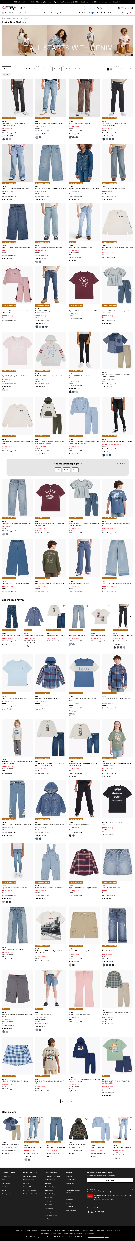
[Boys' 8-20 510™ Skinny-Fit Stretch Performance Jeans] (84, 350)
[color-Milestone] (73, 392)
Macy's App (48, 1183)
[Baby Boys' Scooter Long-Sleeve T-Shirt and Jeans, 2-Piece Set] (84, 738)
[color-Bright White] (7, 390)
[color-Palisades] (3, 902)
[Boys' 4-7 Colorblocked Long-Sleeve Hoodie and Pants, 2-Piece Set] (50, 415)
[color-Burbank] (40, 137)
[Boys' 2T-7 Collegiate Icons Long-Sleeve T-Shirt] (17, 415)
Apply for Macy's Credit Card (31, 1176)
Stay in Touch (48, 1201)
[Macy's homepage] (3, 18)
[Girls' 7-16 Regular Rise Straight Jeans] (17, 498)
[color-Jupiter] (70, 137)
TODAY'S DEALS (19, 2)
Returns (4, 1190)
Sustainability (69, 1206)
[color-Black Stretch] (70, 392)
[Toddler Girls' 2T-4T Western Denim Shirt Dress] (34, 616)
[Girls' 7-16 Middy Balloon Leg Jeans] (56, 1129)
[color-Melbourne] (110, 139)
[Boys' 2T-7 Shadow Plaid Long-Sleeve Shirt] (84, 862)
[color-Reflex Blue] (107, 965)
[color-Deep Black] (7, 902)
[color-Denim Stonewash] (110, 965)
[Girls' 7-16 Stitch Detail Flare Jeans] (84, 222)
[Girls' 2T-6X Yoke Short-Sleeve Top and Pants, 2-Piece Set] (117, 285)
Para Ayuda (5, 1187)
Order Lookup (6, 1183)
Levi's (13, 18)
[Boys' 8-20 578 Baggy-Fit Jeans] (84, 98)
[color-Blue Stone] (10, 139)
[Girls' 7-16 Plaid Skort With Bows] (17, 1055)
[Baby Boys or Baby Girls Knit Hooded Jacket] (50, 799)
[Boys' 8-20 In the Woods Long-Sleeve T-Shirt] (50, 558)
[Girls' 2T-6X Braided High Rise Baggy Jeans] (117, 558)
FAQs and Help (6, 1176)
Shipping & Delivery (7, 1194)
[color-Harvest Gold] (70, 965)
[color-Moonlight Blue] (70, 714)
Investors (68, 1187)
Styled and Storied (71, 1210)
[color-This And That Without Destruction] (3, 534)
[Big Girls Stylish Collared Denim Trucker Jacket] (84, 163)
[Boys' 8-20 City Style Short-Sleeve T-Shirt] (117, 799)
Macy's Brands (49, 1190)
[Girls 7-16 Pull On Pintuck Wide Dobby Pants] (17, 558)
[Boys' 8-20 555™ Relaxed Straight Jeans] (50, 98)
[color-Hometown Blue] (110, 455)
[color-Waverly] (40, 838)
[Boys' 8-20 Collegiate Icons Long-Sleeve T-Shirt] (117, 222)
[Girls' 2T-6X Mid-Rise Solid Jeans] (84, 989)
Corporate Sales (70, 1179)
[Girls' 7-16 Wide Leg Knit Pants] (84, 558)
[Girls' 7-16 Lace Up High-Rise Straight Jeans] (17, 799)
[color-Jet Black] (70, 835)
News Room (69, 1199)
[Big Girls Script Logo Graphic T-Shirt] (17, 350)
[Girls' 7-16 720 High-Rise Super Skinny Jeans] (117, 415)
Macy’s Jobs (69, 1196)
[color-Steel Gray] (3, 1032)
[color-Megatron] (103, 455)
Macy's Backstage (50, 1187)
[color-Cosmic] (73, 137)
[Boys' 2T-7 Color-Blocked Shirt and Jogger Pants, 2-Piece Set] (117, 350)
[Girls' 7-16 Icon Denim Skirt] (117, 862)
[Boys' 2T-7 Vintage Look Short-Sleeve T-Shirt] (84, 285)
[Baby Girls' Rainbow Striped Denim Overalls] (50, 862)
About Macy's (69, 1176)
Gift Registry (48, 1219)
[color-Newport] (37, 137)
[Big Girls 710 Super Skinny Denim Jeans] (17, 862)
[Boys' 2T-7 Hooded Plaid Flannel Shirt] (50, 673)
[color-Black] (103, 139)
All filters (122, 463)
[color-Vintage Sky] (103, 965)
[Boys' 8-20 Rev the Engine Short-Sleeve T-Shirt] (117, 498)
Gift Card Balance (28, 1187)
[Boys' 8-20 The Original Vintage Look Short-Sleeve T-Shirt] (50, 498)
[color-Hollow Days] (37, 1030)
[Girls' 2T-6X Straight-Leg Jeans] (17, 925)
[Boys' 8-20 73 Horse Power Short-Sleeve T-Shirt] (50, 1055)
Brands (8, 18)
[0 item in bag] (131, 8)
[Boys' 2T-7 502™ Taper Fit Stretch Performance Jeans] (50, 285)
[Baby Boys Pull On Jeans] (117, 925)
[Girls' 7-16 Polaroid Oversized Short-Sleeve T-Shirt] (101, 616)
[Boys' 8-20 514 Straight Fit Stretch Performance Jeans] (17, 98)
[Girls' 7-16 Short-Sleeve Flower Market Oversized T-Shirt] (117, 738)
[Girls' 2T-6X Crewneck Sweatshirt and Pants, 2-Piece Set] (17, 285)
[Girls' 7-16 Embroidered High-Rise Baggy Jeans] (50, 163)
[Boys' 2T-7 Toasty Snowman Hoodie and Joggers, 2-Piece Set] (84, 1055)
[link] (17, 130)
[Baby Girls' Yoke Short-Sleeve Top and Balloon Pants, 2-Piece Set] (84, 498)
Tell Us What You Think (51, 1215)
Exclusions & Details (100, 1199)
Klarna (4, 1179)
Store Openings (49, 1208)
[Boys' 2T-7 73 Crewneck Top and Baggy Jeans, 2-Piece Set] (17, 738)
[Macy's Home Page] (9, 8)
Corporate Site (70, 1183)
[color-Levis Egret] (73, 714)
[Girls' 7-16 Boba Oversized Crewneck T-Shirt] (17, 673)
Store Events (48, 1204)
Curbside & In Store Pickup (52, 1176)
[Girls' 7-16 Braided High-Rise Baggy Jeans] (17, 163)
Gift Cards (26, 1183)
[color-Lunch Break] (7, 534)
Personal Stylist (49, 1197)
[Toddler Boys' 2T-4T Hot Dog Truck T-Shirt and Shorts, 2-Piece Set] (117, 1055)
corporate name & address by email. (98, 1237)
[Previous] (4, 97)
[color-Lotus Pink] (3, 390)
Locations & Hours (50, 1179)
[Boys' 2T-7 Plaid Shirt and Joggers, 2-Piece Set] (117, 989)
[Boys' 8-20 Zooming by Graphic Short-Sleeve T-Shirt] (50, 925)
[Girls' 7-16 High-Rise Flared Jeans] (12, 616)
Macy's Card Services (29, 1190)
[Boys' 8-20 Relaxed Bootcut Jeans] (117, 163)
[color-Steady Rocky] (3, 139)
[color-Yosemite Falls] (107, 139)
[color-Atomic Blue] (10, 902)
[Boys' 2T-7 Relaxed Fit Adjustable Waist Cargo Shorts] (17, 989)
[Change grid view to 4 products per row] (108, 69)
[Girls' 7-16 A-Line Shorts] (50, 989)
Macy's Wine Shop (50, 1194)
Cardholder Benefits (28, 1179)
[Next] (30, 97)
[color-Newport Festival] (37, 261)
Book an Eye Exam (50, 1211)
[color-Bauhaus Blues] (76, 392)
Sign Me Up (110, 1180)
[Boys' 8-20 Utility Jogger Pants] (84, 799)
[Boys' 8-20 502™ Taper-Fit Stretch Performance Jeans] (117, 98)
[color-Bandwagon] (76, 137)
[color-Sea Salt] (37, 838)
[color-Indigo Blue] (40, 1030)
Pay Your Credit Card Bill (30, 1194)
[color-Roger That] (107, 455)
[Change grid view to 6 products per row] (111, 69)
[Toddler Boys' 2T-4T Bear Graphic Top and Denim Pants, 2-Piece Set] (56, 616)
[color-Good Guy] (113, 139)
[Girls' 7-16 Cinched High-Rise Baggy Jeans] (17, 222)
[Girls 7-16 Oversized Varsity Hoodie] (50, 350)
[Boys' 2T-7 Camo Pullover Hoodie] (79, 1129)
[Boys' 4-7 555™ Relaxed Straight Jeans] (50, 222)
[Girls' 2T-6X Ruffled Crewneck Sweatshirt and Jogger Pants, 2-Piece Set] (84, 415)
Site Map (68, 1203)
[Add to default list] (20, 606)
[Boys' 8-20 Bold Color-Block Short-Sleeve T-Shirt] (84, 673)
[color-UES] (7, 139)
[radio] (3, 139)
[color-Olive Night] (73, 835)
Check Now (110, 1199)
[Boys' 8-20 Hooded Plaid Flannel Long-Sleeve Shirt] (117, 673)
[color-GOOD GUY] (46, 327)
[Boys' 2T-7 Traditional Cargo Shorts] (84, 925)
